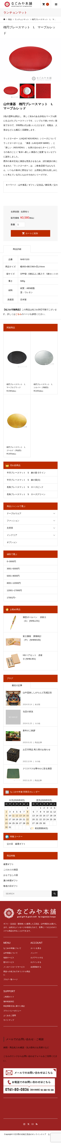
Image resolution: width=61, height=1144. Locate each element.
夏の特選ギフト (10, 880)
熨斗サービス (8, 962)
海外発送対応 (8, 1001)
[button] (30, 1109)
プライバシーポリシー (12, 1011)
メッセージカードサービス (14, 967)
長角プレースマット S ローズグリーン (26, 494)
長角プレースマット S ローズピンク (25, 487)
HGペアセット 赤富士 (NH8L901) (32, 657)
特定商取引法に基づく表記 (14, 1006)
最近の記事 (17, 685)
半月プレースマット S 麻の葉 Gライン (26, 472)
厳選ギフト (8, 864)
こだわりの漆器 (10, 869)
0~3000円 (11, 561)
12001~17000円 (14, 590)
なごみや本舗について (12, 948)
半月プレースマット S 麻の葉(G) (23, 480)
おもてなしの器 (10, 875)
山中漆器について (10, 953)
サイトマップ (8, 1020)
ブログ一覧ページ (10, 979)
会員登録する (35, 967)
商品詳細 (17, 249)
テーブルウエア (14, 513)
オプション (12, 542)
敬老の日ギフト (10, 886)
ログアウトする (36, 958)
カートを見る (35, 948)
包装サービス (8, 958)
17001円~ (11, 597)
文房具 (10, 528)
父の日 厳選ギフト (16, 844)
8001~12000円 (14, 583)
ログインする (35, 962)
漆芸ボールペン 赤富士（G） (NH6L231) (34, 619)
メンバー (34, 953)
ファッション (13, 520)
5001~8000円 (13, 576)
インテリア (12, 535)
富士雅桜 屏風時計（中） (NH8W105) (32, 638)
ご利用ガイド (8, 997)
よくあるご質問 (9, 1015)
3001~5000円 (13, 568)
